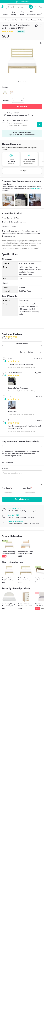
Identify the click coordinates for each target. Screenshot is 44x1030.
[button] (31, 7)
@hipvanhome (35, 188)
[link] (22, 158)
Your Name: (7, 488)
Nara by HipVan (12, 218)
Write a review (22, 343)
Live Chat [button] (14, 509)
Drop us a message (15, 521)
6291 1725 (13, 515)
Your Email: (28, 488)
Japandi (10, 20)
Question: (6, 468)
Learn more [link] (11, 163)
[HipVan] (3, 7)
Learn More (22, 171)
